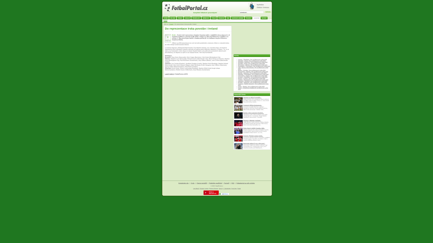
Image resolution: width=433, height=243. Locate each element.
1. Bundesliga (227, 188)
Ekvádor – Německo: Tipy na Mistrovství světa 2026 (252, 82)
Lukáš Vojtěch (169, 74)
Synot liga (234, 188)
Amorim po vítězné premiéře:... (252, 97)
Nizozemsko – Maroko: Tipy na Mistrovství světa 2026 (253, 71)
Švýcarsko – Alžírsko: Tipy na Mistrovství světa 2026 (252, 65)
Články (165, 20)
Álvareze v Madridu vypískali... (252, 120)
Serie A (221, 188)
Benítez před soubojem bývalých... (253, 113)
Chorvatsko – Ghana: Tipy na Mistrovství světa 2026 (252, 75)
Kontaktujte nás (183, 183)
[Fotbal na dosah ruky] (188, 11)
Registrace (266, 7)
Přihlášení (259, 7)
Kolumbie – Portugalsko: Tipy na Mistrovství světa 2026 (253, 74)
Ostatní (171, 24)
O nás (193, 183)
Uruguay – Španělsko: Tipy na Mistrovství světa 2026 (252, 77)
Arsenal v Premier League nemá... (253, 136)
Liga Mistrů (196, 188)
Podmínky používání (215, 183)
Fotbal (239, 188)
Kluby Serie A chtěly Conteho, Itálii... (254, 128)
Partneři (226, 183)
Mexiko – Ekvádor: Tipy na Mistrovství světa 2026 (252, 70)
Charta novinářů (202, 183)
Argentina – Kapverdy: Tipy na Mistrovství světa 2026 (252, 62)
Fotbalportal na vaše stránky (245, 183)
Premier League (204, 188)
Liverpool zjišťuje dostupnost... (252, 105)
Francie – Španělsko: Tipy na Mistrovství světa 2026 (252, 59)
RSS (232, 183)
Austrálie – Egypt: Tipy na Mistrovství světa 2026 (251, 63)
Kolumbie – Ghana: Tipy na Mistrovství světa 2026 (252, 61)
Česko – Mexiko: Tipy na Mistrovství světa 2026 (251, 86)
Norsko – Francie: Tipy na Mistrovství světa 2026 (251, 78)
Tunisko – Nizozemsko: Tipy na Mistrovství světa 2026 (253, 79)
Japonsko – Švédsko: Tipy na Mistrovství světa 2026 (252, 81)
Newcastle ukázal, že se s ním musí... (254, 143)
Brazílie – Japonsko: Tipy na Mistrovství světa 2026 (252, 73)
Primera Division (213, 188)
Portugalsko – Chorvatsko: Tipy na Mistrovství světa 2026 (254, 66)
